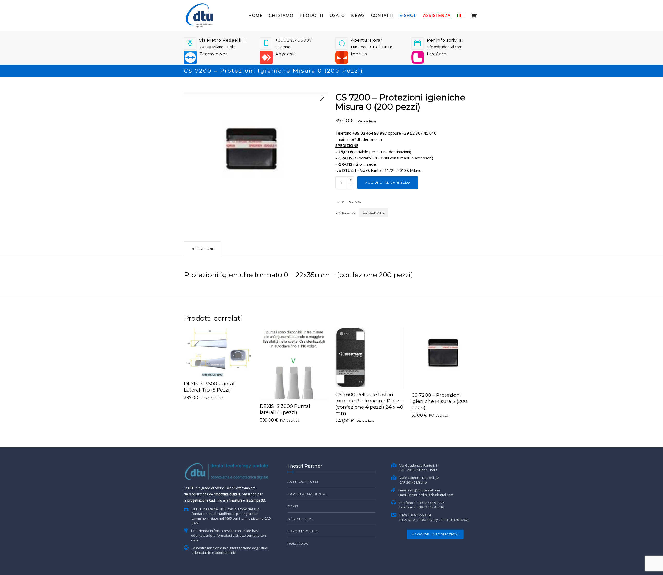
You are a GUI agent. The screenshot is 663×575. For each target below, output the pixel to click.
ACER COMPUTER (303, 481)
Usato (337, 15)
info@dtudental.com (444, 46)
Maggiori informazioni (435, 534)
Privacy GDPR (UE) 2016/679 (448, 519)
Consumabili (374, 213)
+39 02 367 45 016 (430, 507)
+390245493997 (293, 40)
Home (255, 15)
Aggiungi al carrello (387, 183)
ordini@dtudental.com (436, 494)
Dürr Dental (300, 519)
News (358, 15)
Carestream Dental (307, 494)
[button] (320, 100)
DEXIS (292, 506)
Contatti (382, 15)
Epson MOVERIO (303, 531)
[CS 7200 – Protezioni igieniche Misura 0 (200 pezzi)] (256, 160)
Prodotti (311, 15)
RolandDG (298, 543)
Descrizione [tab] (202, 249)
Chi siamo (281, 15)
